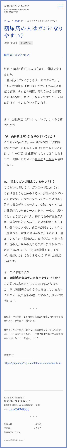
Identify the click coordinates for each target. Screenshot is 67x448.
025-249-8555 (19, 409)
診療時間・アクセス (12, 432)
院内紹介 (38, 428)
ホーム (7, 20)
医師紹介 (8, 428)
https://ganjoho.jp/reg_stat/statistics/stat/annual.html (32, 362)
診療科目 (38, 424)
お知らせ (19, 20)
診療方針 (8, 424)
